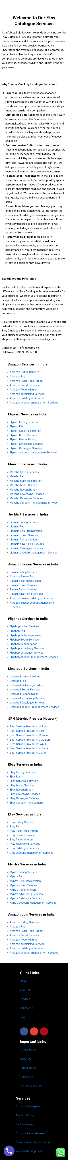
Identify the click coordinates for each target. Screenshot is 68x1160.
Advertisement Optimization (33, 1142)
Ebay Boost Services (22, 785)
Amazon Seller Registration (26, 381)
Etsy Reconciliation (21, 839)
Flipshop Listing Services (24, 626)
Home (23, 981)
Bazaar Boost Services (23, 585)
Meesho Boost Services (24, 485)
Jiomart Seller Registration (26, 531)
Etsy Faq (15, 826)
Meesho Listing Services (24, 472)
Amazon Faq (17, 376)
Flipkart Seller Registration (25, 430)
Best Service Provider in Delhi (27, 730)
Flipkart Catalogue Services (26, 448)
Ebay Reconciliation (21, 789)
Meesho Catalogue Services (26, 498)
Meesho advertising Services (27, 494)
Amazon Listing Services (24, 372)
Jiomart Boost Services (24, 535)
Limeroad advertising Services (28, 698)
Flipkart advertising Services (26, 443)
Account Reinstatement (30, 1133)
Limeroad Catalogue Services (27, 702)
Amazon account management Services (34, 402)
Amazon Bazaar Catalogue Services (31, 598)
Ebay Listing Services (22, 772)
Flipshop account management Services (34, 657)
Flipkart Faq (17, 426)
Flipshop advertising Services (27, 648)
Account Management (29, 1106)
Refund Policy (28, 1067)
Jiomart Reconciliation (23, 539)
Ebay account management (26, 802)
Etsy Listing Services (22, 822)
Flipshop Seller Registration (26, 635)
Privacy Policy (28, 1049)
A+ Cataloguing (25, 1124)
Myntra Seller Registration (25, 881)
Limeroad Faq (18, 681)
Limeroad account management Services (34, 707)
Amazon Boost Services (24, 385)
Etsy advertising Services (25, 844)
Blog (22, 1017)
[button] (24, 1031)
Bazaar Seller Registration (25, 580)
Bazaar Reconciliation (23, 589)
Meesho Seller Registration (26, 480)
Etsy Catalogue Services (24, 848)
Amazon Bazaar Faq (22, 576)
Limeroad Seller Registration (27, 685)
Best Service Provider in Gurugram (30, 739)
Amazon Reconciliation (24, 389)
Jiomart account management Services (33, 552)
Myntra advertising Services (26, 894)
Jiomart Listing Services (24, 522)
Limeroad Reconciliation (24, 694)
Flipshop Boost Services (24, 639)
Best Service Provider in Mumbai (29, 735)
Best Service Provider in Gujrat (28, 752)
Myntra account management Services (33, 902)
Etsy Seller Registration (24, 831)
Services (25, 999)
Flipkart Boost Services (24, 435)
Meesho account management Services (34, 502)
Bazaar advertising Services (26, 593)
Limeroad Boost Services (25, 689)
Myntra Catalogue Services (26, 898)
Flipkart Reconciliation (23, 439)
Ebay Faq (15, 776)
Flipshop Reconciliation (23, 644)
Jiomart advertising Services (27, 544)
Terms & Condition (31, 1085)
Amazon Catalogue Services (27, 398)
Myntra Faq (16, 876)
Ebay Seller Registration (24, 781)
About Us (25, 990)
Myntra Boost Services (23, 885)
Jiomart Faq (17, 526)
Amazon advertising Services (27, 394)
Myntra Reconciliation (23, 889)
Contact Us (27, 1008)
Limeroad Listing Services (25, 676)
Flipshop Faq (17, 631)
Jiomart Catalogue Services (26, 548)
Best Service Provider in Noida (28, 726)
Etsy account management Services (31, 852)
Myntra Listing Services (24, 872)
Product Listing (25, 1115)
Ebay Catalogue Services (24, 798)
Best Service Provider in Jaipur (28, 744)
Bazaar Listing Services (24, 572)
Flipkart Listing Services (24, 422)
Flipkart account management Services (33, 452)
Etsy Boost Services (22, 835)
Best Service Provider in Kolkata (29, 748)
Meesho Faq (17, 476)
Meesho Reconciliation (23, 489)
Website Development (29, 1151)
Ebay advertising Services (25, 794)
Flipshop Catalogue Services (27, 652)
